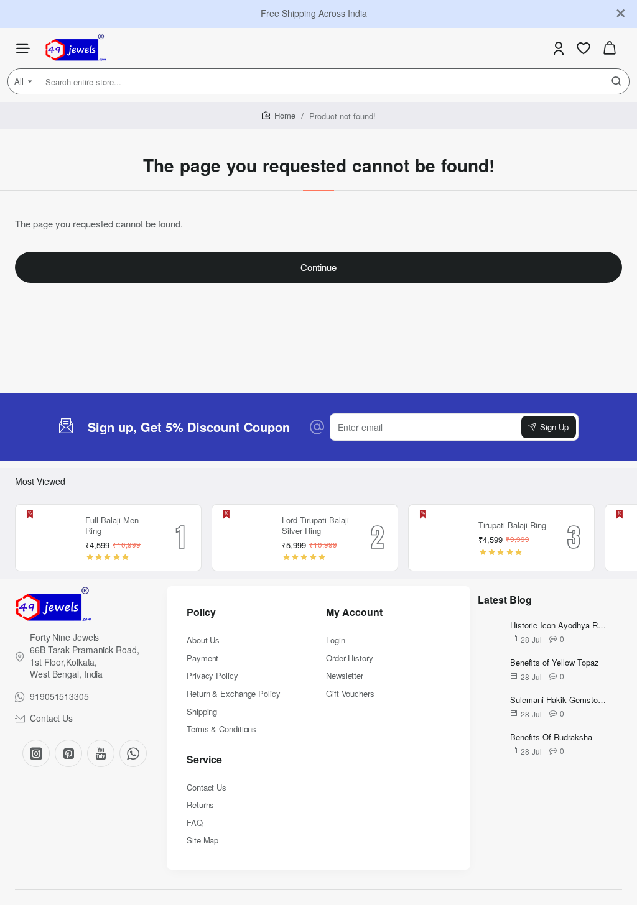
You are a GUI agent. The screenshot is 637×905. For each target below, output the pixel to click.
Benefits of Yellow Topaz (554, 663)
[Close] (621, 13)
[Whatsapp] (133, 753)
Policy (201, 612)
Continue (318, 266)
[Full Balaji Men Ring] (49, 538)
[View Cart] (609, 48)
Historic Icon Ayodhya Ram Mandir (560, 625)
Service (204, 759)
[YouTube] (100, 753)
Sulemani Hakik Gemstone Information (560, 700)
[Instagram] (36, 753)
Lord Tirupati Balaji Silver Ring (315, 525)
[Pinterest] (68, 753)
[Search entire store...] (616, 81)
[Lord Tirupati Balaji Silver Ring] (245, 538)
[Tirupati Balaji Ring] (442, 538)
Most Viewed (40, 481)
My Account (354, 612)
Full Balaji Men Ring (112, 525)
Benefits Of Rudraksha (551, 737)
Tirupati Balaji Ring (512, 525)
